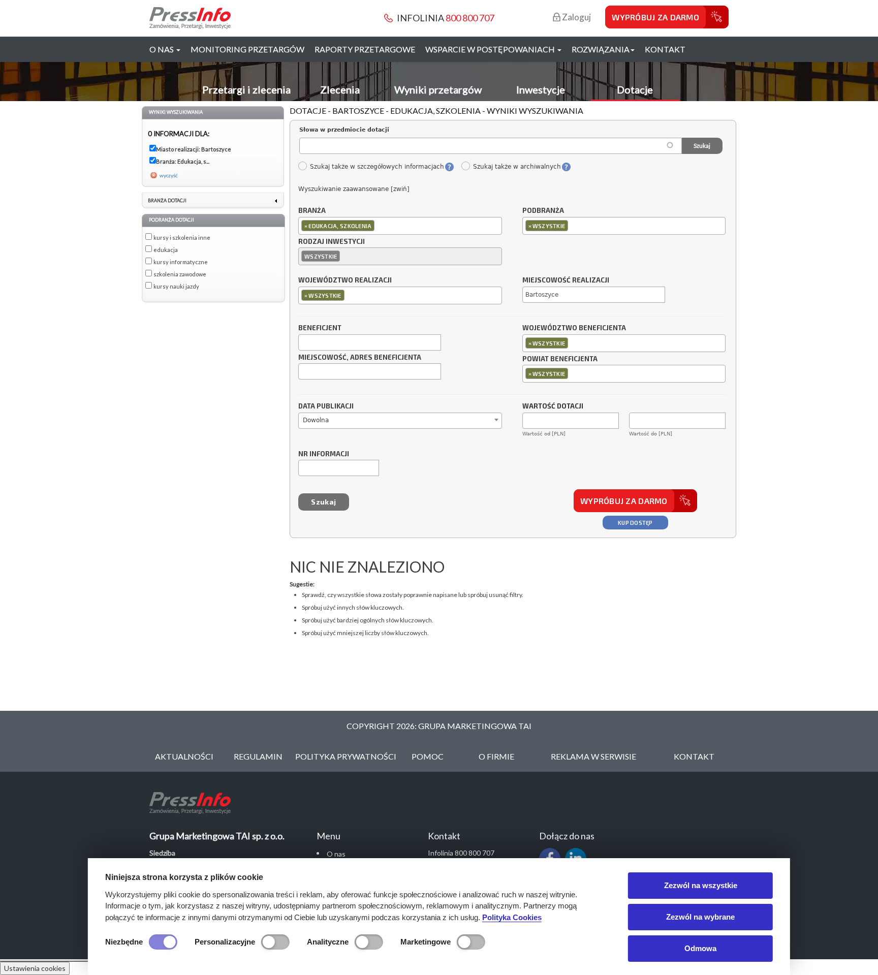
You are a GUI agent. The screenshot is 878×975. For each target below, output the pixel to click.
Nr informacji (323, 454)
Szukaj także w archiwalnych (516, 166)
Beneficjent (319, 328)
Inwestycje (540, 89)
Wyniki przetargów (438, 89)
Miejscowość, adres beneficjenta (359, 357)
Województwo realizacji (345, 280)
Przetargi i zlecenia (246, 89)
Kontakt (665, 49)
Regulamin (258, 756)
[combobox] (400, 226)
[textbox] (379, 225)
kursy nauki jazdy (176, 286)
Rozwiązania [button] (601, 49)
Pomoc (428, 756)
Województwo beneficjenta (574, 328)
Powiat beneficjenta (560, 359)
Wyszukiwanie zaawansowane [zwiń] (354, 189)
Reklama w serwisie (593, 756)
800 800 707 (470, 17)
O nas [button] (162, 49)
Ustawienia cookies (35, 968)
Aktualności (184, 756)
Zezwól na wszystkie (700, 885)
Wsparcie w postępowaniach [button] (490, 49)
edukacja (165, 249)
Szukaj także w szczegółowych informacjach (377, 166)
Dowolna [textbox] (316, 420)
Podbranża (543, 210)
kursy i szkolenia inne (181, 237)
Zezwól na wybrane (700, 917)
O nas (336, 854)
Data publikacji (326, 406)
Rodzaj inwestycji (331, 241)
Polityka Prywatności (345, 756)
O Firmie (496, 756)
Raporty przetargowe (365, 49)
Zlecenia (340, 89)
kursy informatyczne (180, 262)
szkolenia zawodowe (179, 274)
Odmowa (700, 948)
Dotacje (635, 89)
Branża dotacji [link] (167, 200)
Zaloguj (575, 17)
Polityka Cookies (512, 917)
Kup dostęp (635, 522)
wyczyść (169, 175)
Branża (312, 210)
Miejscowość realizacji (565, 280)
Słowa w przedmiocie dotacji (344, 130)
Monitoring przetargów (247, 49)
